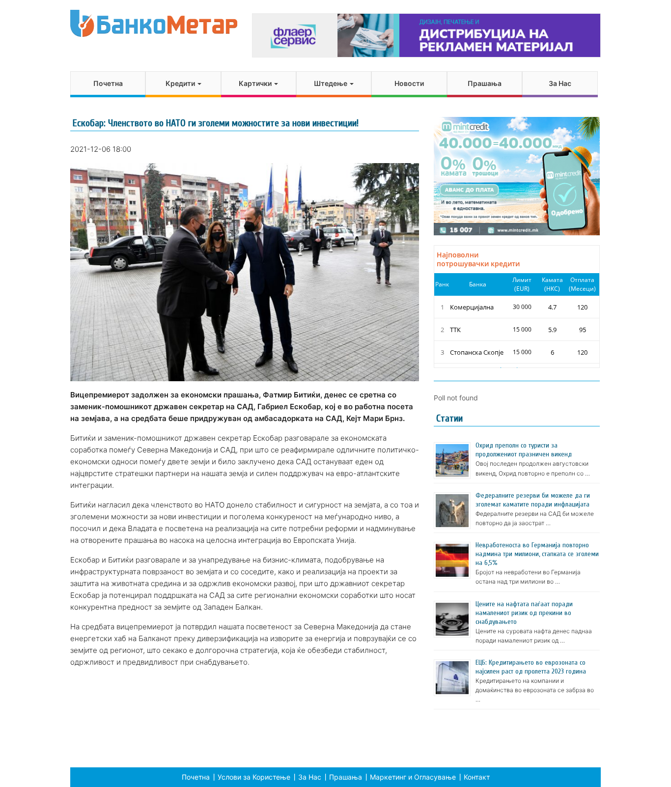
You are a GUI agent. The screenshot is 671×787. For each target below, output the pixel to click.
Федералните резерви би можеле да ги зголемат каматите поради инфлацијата (532, 499)
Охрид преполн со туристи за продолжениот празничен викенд (523, 449)
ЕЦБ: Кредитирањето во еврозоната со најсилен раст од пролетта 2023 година (530, 666)
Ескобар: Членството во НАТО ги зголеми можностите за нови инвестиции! (216, 123)
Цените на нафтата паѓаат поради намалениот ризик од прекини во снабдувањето (524, 613)
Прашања (485, 83)
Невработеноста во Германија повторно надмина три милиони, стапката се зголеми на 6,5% (537, 554)
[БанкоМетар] (153, 23)
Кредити (181, 83)
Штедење (331, 83)
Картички (256, 83)
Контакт (477, 777)
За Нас (560, 83)
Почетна (108, 83)
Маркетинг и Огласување (413, 777)
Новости (409, 83)
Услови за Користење (254, 777)
